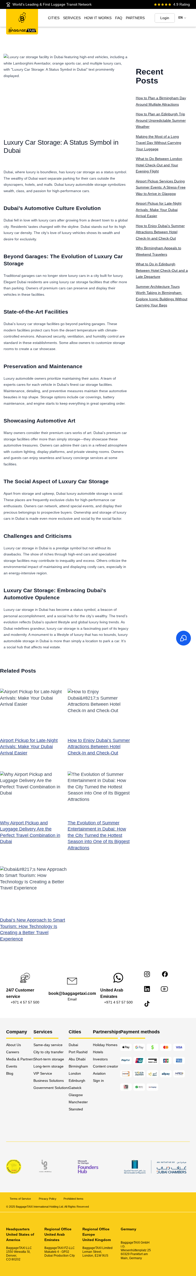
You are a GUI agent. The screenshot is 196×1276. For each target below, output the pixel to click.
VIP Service (42, 1073)
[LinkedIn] (147, 989)
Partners (135, 18)
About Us (13, 1045)
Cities (53, 18)
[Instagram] (147, 974)
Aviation (99, 1073)
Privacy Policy (47, 1198)
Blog (9, 1073)
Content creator (105, 1066)
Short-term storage (48, 1059)
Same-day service (48, 1045)
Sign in (98, 1081)
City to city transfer (48, 1052)
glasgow (76, 1095)
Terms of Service (21, 1198)
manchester (78, 1102)
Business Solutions (48, 1081)
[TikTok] (147, 1004)
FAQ (118, 18)
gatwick (75, 1088)
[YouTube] (164, 989)
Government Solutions (50, 1088)
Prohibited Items (73, 1198)
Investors (100, 1059)
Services (72, 18)
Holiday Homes (105, 1045)
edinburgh (77, 1081)
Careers (12, 1052)
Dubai (73, 1045)
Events (11, 1066)
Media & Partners (19, 1059)
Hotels (98, 1052)
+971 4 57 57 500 (25, 1002)
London (75, 1073)
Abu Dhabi (77, 1059)
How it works (98, 18)
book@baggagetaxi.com (72, 993)
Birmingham (78, 1066)
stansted (76, 1109)
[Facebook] (165, 974)
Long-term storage (48, 1066)
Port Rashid (78, 1052)
